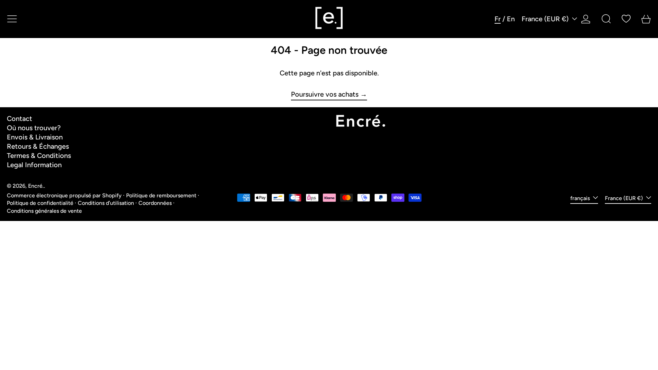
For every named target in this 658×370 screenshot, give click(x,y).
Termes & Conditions (39, 155)
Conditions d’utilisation (106, 203)
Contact (19, 118)
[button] (606, 19)
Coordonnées (155, 203)
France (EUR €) (546, 19)
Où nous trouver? (34, 128)
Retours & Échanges (38, 146)
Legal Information (34, 165)
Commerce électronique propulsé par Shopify (64, 195)
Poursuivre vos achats (324, 94)
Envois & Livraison (35, 137)
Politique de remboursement (161, 195)
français (580, 198)
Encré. (36, 186)
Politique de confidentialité (40, 203)
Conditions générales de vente (44, 211)
